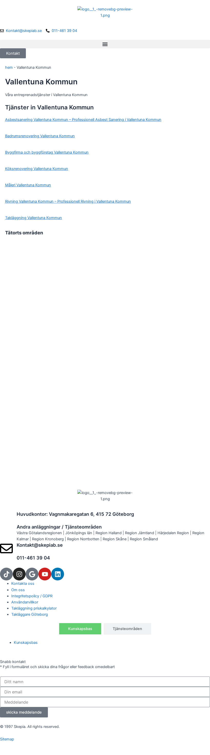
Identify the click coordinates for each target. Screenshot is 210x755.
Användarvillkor (24, 602)
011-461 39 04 (33, 557)
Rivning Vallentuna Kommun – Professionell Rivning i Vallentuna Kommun (68, 201)
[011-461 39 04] (6, 561)
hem (9, 67)
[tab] (80, 629)
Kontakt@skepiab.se (40, 545)
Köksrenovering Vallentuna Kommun (36, 168)
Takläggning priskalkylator (34, 608)
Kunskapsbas (26, 642)
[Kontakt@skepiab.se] (6, 548)
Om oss (18, 590)
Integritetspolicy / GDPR (31, 596)
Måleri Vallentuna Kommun (28, 185)
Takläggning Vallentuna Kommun (33, 217)
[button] (105, 44)
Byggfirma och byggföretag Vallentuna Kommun (47, 152)
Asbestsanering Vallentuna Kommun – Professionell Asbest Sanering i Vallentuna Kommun (83, 119)
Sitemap (7, 739)
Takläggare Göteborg (29, 614)
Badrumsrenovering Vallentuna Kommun (40, 136)
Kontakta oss (22, 583)
